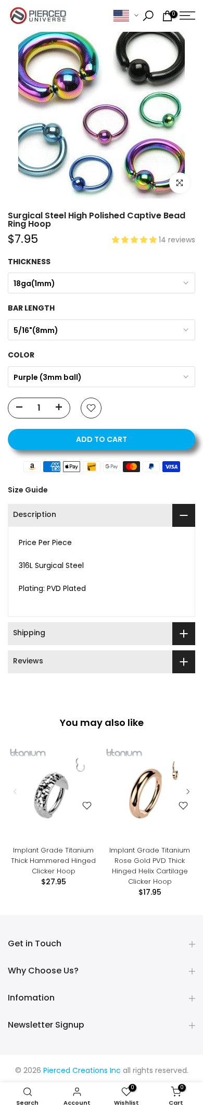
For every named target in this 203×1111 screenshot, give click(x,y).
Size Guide (28, 490)
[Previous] (15, 791)
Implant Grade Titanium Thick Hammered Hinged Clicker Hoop (53, 860)
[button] (135, 240)
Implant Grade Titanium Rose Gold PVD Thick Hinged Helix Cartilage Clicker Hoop (149, 865)
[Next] (187, 791)
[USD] (125, 16)
